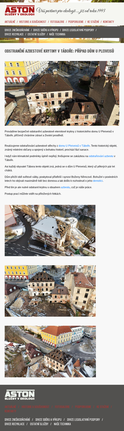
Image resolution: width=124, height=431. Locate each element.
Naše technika (57, 34)
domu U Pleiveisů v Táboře (74, 145)
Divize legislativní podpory (78, 30)
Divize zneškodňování (17, 30)
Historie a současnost (32, 22)
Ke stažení (93, 22)
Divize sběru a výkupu (45, 30)
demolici (98, 180)
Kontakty (108, 22)
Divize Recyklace (14, 34)
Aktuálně (10, 22)
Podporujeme (75, 22)
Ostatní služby (36, 34)
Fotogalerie (57, 22)
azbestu (65, 187)
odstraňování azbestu (101, 156)
